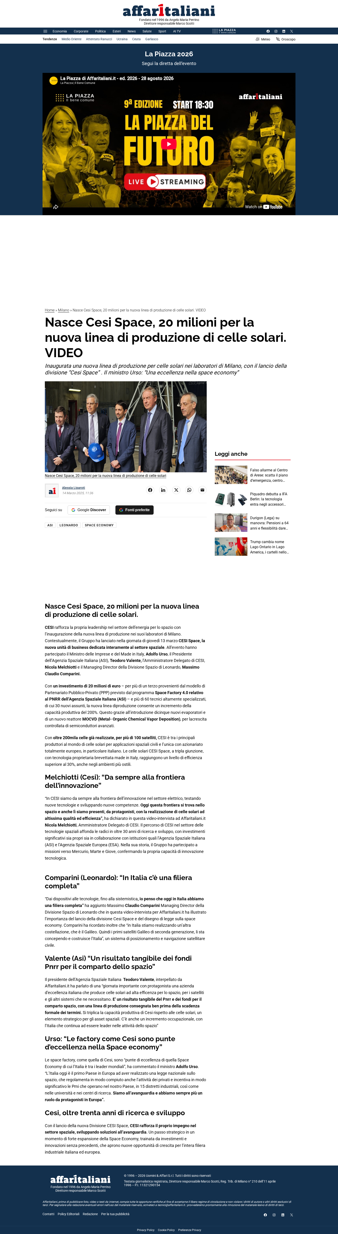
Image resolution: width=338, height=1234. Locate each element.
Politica (100, 31)
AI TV (177, 31)
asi (50, 525)
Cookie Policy (166, 1230)
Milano (63, 310)
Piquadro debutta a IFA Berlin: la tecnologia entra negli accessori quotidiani (268, 499)
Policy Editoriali (68, 1214)
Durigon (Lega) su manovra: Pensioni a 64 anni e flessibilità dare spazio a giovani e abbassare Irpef (269, 523)
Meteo (265, 39)
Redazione (90, 1214)
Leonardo (69, 525)
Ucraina (122, 39)
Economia (60, 31)
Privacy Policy (146, 1230)
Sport (162, 31)
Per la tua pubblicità (115, 1214)
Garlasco (151, 39)
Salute (147, 31)
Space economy (99, 525)
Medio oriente (71, 39)
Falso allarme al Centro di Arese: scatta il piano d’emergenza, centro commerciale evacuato (269, 475)
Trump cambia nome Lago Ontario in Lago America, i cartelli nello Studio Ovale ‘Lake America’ (268, 547)
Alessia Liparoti (73, 488)
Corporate (81, 31)
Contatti (48, 1214)
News (132, 31)
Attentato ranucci (99, 39)
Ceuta (136, 39)
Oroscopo (288, 39)
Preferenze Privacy (189, 1230)
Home (49, 310)
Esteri (117, 31)
